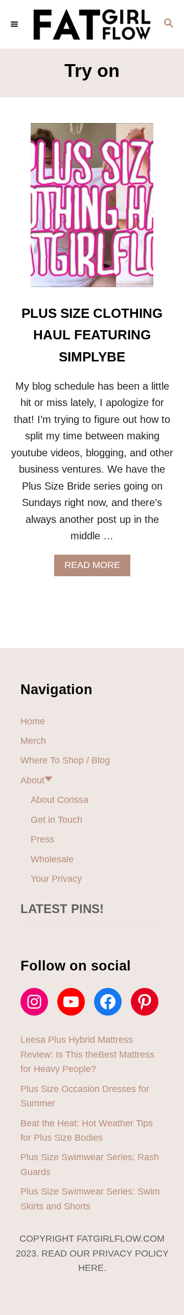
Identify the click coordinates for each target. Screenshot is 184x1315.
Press (42, 839)
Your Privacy (56, 879)
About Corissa (59, 800)
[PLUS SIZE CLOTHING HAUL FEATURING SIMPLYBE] (92, 210)
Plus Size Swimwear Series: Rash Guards (89, 1164)
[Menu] (15, 24)
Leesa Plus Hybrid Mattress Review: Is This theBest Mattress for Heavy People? (87, 1054)
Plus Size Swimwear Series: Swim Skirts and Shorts (90, 1198)
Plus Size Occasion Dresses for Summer (84, 1096)
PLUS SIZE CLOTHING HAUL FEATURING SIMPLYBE (92, 335)
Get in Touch (56, 820)
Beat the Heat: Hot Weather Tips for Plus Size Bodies (86, 1130)
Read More (95, 567)
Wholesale (52, 859)
